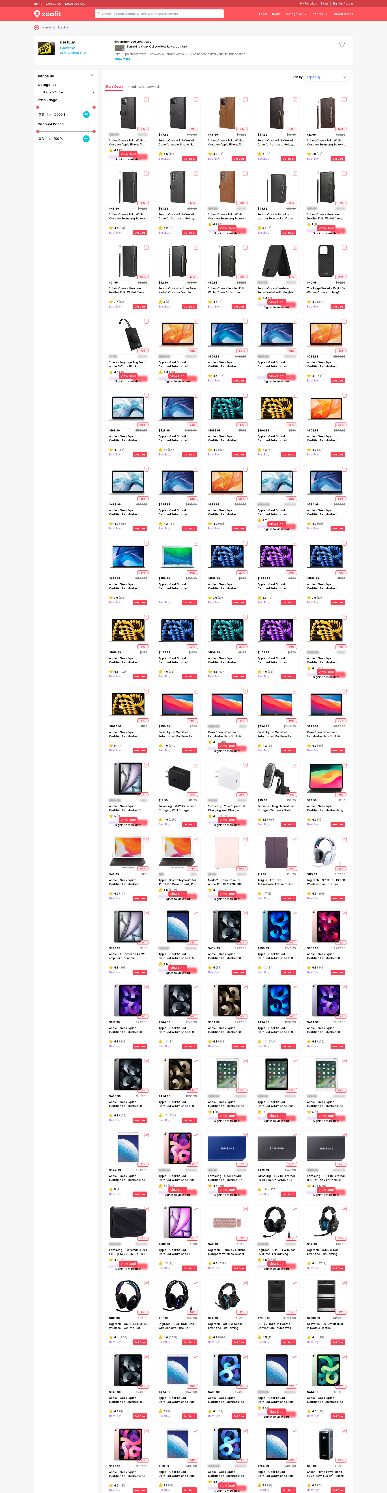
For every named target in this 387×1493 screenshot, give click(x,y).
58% (340, 499)
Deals (276, 14)
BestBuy (63, 27)
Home (47, 27)
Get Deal (189, 158)
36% (341, 425)
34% (340, 277)
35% (192, 1386)
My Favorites (308, 3)
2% (143, 203)
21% (143, 646)
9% (341, 1164)
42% (192, 351)
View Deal (128, 154)
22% (291, 1164)
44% (142, 572)
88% (142, 425)
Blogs (325, 3)
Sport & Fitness (70, 53)
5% (291, 129)
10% (192, 203)
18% (291, 203)
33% (192, 1164)
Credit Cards (343, 14)
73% (142, 351)
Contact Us (53, 4)
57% (291, 1386)
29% (291, 572)
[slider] (37, 107)
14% (341, 203)
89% (340, 1090)
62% (192, 425)
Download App (75, 4)
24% (192, 1090)
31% (341, 1312)
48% (142, 499)
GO (86, 114)
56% (242, 351)
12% (341, 942)
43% (340, 351)
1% (192, 1238)
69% (143, 277)
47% (142, 1164)
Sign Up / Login (342, 3)
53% (142, 1386)
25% (192, 794)
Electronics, (68, 48)
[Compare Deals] (146, 99)
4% (192, 129)
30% (341, 720)
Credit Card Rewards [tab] (144, 87)
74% (192, 942)
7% (142, 794)
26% (242, 499)
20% (242, 572)
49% (291, 868)
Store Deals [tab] (114, 86)
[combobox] (169, 13)
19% (291, 425)
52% (192, 499)
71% (341, 794)
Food (263, 14)
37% (142, 1460)
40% (291, 794)
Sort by (298, 77)
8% (143, 720)
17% (143, 1016)
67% (340, 129)
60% (192, 572)
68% (242, 868)
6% (143, 129)
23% (142, 1090)
